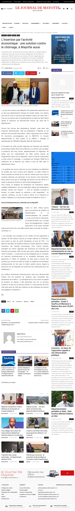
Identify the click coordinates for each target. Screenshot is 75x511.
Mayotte (26, 301)
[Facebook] (60, 8)
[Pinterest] (12, 311)
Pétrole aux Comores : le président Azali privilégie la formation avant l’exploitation (37, 457)
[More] (40, 73)
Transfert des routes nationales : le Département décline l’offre (11, 457)
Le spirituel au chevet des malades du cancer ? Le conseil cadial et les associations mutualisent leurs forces (41, 371)
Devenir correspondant (26, 492)
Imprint (3, 496)
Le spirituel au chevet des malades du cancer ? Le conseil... (67, 133)
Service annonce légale (58, 97)
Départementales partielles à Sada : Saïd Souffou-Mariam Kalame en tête (62, 412)
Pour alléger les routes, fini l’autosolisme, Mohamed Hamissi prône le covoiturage (12, 433)
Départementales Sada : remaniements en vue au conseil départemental (62, 251)
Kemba (28, 461)
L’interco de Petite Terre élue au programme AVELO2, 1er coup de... (36, 433)
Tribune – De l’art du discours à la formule (60, 208)
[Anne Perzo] (2, 68)
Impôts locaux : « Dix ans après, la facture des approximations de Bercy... (36, 409)
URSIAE (32, 301)
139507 (21, 413)
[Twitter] (67, 8)
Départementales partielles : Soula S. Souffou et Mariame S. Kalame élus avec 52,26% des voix (62, 304)
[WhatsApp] (17, 311)
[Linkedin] (63, 8)
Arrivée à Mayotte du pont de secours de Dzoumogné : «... (66, 123)
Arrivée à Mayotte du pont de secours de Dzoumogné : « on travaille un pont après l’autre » (24, 371)
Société (14, 35)
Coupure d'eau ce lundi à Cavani (38, 323)
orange (9, 35)
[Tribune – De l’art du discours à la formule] (62, 197)
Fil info (3, 365)
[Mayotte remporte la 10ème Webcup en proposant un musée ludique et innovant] (12, 398)
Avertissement (5, 498)
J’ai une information (25, 488)
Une (18, 35)
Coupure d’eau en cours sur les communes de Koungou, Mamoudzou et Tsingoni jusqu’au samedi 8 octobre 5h (8, 371)
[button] (71, 8)
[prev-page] (52, 141)
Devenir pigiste (24, 490)
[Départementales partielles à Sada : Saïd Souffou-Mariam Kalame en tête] (62, 399)
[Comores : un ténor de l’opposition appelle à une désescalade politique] (62, 338)
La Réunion (19, 301)
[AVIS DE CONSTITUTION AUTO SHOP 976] (62, 82)
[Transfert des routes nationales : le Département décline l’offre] (12, 447)
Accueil (3, 32)
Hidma (9, 301)
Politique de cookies (6, 488)
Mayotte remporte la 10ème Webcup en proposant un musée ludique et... (11, 409)
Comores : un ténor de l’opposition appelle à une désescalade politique (61, 351)
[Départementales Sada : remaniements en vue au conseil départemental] (62, 239)
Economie (9, 32)
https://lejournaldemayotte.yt (24, 336)
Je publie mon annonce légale (28, 494)
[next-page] (55, 141)
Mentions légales (5, 490)
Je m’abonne (23, 496)
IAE (13, 301)
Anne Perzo (8, 68)
